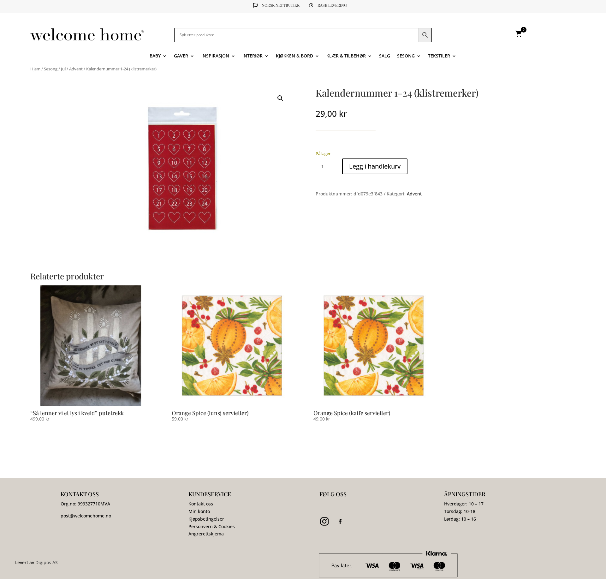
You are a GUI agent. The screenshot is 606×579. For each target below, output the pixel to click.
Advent (76, 69)
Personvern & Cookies (211, 526)
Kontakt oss (200, 504)
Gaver (181, 56)
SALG (384, 56)
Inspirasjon (215, 56)
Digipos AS (46, 562)
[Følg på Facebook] (340, 521)
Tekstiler (439, 56)
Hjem (35, 69)
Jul (63, 69)
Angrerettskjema (206, 534)
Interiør (252, 56)
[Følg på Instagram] (324, 521)
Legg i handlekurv (375, 166)
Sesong (406, 56)
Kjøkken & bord (294, 56)
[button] (280, 98)
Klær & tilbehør (346, 56)
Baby (155, 56)
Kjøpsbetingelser (206, 519)
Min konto (199, 511)
